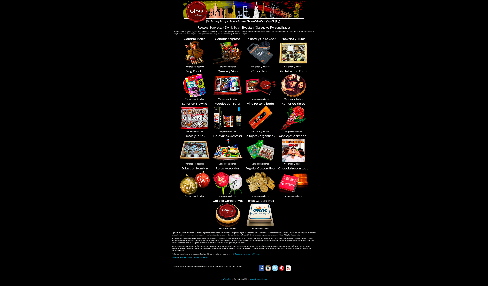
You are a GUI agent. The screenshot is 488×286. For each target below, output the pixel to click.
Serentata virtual (185, 257)
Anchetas (175, 257)
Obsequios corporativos (200, 257)
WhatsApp (227, 279)
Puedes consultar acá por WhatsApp (247, 254)
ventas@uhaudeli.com (258, 279)
